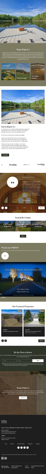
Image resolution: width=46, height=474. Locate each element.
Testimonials (30, 443)
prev (2, 208)
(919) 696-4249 (11, 433)
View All (41, 207)
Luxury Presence (27, 466)
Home (6, 443)
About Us (12, 443)
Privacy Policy (24, 365)
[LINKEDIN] (24, 447)
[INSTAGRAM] (21, 447)
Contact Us (38, 443)
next (6, 208)
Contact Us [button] (23, 397)
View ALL (3, 297)
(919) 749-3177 (13, 431)
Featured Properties (21, 443)
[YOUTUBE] (27, 447)
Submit (37, 360)
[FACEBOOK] (18, 447)
